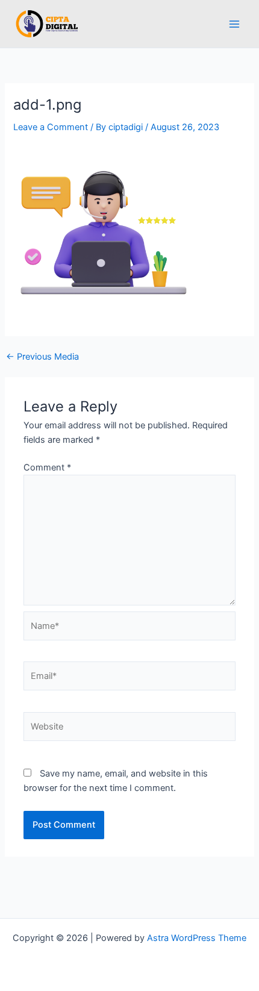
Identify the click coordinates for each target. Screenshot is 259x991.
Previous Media (42, 356)
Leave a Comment (50, 127)
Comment (47, 467)
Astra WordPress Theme (196, 938)
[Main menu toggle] (234, 24)
